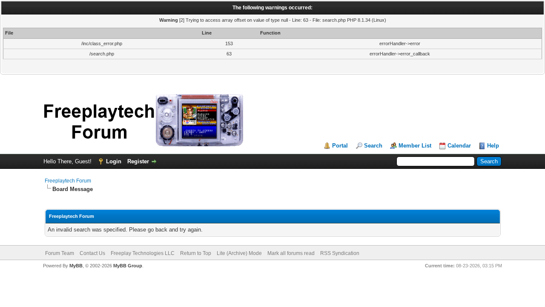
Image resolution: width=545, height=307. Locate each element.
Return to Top (195, 253)
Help (493, 145)
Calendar (459, 145)
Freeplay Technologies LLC (143, 253)
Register (138, 161)
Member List (415, 145)
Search (373, 145)
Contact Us (92, 253)
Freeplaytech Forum (68, 181)
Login (113, 161)
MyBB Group (127, 265)
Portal (340, 145)
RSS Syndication (339, 253)
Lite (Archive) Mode (239, 253)
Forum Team (59, 253)
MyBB (76, 265)
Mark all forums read (291, 253)
